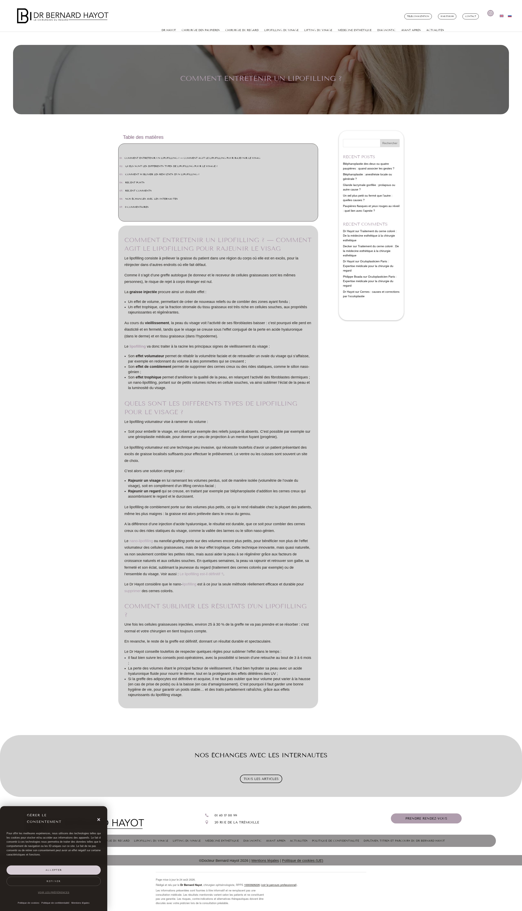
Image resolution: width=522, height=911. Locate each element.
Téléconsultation (418, 16)
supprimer (132, 591)
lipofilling (137, 346)
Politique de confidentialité (55, 903)
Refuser (53, 881)
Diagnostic (386, 30)
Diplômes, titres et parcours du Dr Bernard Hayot (404, 840)
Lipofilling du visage (281, 30)
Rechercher (389, 143)
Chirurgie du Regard (112, 840)
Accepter (53, 870)
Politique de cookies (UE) (302, 861)
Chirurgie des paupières (201, 30)
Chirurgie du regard (242, 30)
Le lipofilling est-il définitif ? (201, 574)
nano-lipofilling (141, 541)
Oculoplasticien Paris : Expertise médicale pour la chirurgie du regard (368, 266)
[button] (99, 820)
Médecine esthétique (355, 30)
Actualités (435, 30)
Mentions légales (80, 903)
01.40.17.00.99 (447, 16)
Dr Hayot (168, 30)
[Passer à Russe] (510, 17)
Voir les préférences (53, 892)
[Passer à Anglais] (501, 17)
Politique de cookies (28, 903)
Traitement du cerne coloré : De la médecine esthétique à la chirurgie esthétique (370, 235)
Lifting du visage (187, 840)
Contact (470, 16)
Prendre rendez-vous (426, 818)
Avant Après (411, 30)
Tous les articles (261, 779)
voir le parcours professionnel (278, 885)
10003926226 (252, 885)
